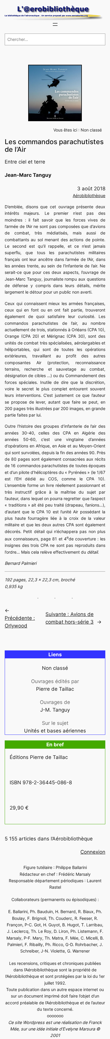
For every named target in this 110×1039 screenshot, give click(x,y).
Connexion (92, 852)
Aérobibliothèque (89, 195)
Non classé (91, 129)
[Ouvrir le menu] (55, 24)
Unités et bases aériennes (55, 731)
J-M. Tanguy (55, 710)
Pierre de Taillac (55, 689)
